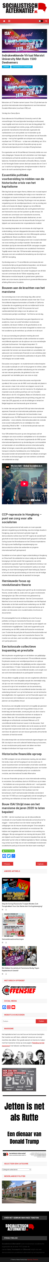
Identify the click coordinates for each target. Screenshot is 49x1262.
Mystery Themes (32, 1259)
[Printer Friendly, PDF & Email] (8, 850)
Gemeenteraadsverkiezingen (13, 939)
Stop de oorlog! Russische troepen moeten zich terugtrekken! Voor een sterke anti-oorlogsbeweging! (22, 905)
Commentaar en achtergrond (22, 66)
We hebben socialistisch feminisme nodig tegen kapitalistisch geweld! (20, 969)
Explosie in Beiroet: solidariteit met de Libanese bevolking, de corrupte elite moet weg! (42, 864)
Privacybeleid (11, 1238)
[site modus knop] (41, 21)
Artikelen (6, 66)
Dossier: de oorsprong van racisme (9, 864)
